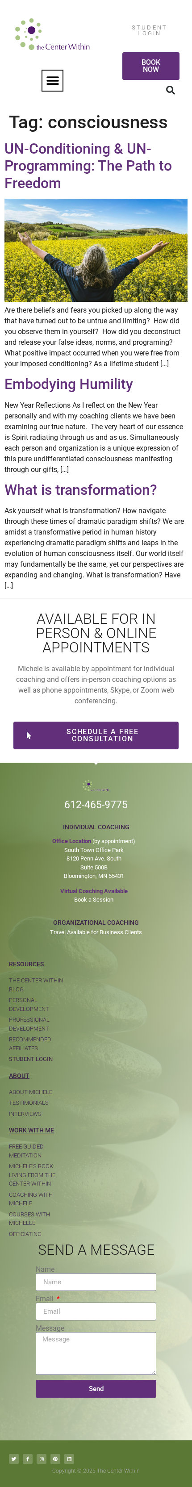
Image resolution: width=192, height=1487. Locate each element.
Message (50, 1328)
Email (45, 1299)
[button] (52, 81)
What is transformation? (80, 489)
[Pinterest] (55, 1459)
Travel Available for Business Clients (96, 932)
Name (45, 1269)
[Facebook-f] (28, 1459)
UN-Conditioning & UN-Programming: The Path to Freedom (88, 166)
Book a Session (93, 899)
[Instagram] (41, 1459)
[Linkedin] (69, 1459)
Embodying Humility (68, 384)
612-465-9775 (96, 805)
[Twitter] (14, 1459)
